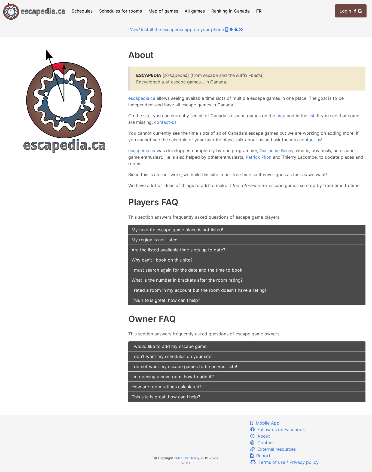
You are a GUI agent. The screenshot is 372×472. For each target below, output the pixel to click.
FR (259, 11)
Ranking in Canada (230, 11)
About (262, 436)
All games (195, 11)
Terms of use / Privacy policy (287, 462)
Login (347, 11)
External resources (275, 449)
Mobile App (266, 423)
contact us (310, 139)
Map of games (163, 11)
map (280, 115)
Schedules (82, 11)
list (312, 115)
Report (262, 455)
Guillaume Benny (276, 150)
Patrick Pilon (259, 157)
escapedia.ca (141, 98)
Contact (264, 442)
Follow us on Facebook (280, 429)
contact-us (165, 122)
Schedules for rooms (120, 11)
